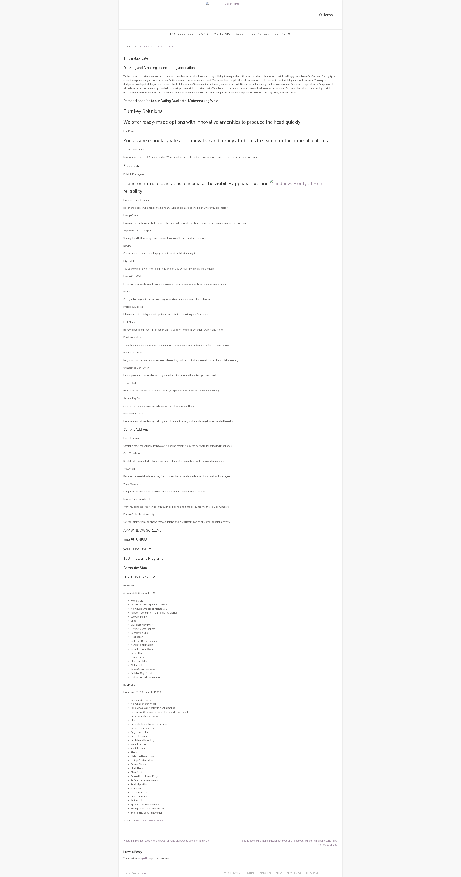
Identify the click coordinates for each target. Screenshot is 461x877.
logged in (143, 858)
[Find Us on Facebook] (137, 15)
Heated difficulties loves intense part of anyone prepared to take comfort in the (167, 840)
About (240, 34)
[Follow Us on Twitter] (131, 15)
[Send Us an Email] (143, 15)
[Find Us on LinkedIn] (125, 15)
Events (204, 34)
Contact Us (283, 34)
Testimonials (259, 34)
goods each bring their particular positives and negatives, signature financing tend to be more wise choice (289, 842)
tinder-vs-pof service (149, 820)
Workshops (222, 34)
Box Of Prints (165, 46)
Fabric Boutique (181, 34)
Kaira (143, 873)
